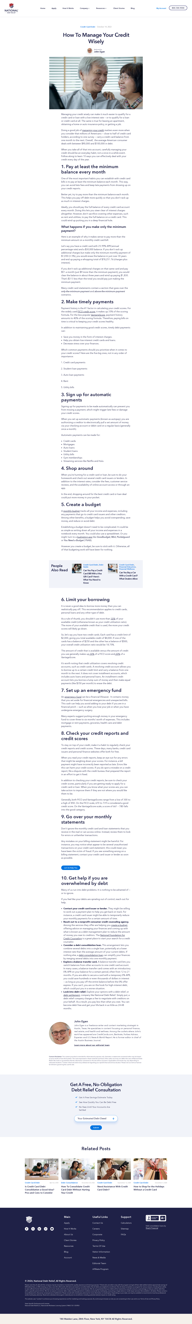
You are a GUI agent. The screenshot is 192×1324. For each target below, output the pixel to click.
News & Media (99, 1257)
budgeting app (84, 537)
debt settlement (71, 995)
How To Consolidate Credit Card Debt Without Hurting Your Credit (75, 1189)
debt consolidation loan (91, 955)
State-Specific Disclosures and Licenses (37, 1303)
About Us (68, 1234)
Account (68, 1257)
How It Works (70, 1229)
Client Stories (70, 1240)
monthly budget (71, 511)
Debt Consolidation (69, 1183)
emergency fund (73, 697)
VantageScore (98, 315)
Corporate (97, 1234)
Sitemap (125, 1229)
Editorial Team (99, 1263)
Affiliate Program (100, 1269)
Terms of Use (144, 1299)
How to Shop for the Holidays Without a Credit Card (149, 1188)
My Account (161, 8)
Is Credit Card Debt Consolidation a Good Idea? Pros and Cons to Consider (39, 1189)
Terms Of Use (98, 1246)
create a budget (119, 925)
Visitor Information (101, 1252)
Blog (66, 1252)
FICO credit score (86, 311)
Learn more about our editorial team (92, 1045)
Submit (96, 1128)
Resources (68, 1246)
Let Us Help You (70, 868)
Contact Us (97, 1223)
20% (117, 654)
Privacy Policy (98, 1240)
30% (113, 618)
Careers (96, 1229)
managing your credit (93, 130)
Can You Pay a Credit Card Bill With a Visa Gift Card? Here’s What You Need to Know (92, 576)
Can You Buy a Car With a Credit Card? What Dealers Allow (128, 575)
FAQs (123, 1234)
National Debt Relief (11, 8)
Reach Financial (152, 1228)
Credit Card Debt (87, 27)
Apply (67, 1223)
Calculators (126, 1223)
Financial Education (127, 567)
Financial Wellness (127, 569)
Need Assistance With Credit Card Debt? (112, 1188)
